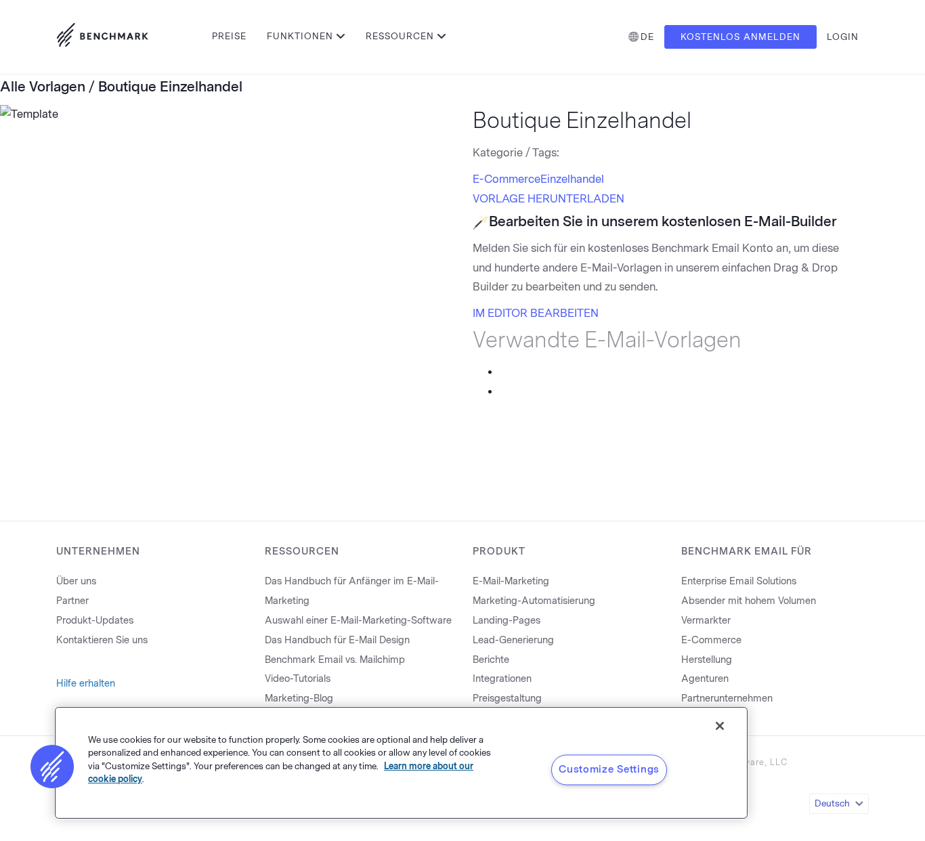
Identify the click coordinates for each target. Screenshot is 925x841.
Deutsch (832, 803)
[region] (401, 762)
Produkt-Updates (94, 620)
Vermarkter (706, 620)
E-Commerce (506, 179)
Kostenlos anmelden (740, 37)
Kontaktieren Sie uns (102, 640)
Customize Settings (609, 769)
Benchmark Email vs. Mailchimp (335, 660)
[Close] (720, 726)
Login (843, 37)
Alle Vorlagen (42, 87)
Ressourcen (400, 36)
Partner (72, 601)
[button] (52, 766)
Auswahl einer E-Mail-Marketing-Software (358, 620)
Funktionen (300, 36)
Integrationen (502, 679)
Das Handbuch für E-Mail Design (337, 640)
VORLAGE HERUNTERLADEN (548, 198)
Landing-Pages (506, 620)
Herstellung (706, 660)
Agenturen (705, 679)
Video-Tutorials (297, 679)
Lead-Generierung (513, 640)
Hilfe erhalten (85, 683)
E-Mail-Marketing (511, 581)
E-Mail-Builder (790, 221)
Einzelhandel (572, 179)
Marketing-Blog (299, 698)
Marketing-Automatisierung (534, 601)
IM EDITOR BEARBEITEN (536, 313)
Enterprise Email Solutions (738, 581)
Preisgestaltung (507, 698)
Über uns (76, 581)
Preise (229, 36)
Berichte (491, 660)
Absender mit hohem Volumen (748, 601)
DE (647, 37)
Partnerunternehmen (727, 698)
